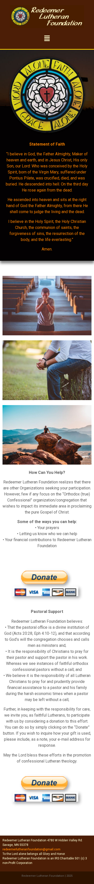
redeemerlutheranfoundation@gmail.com (31, 849)
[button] (47, 38)
